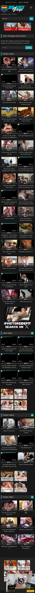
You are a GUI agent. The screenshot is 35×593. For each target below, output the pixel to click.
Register (26, 2)
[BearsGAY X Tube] (14, 9)
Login (20, 2)
